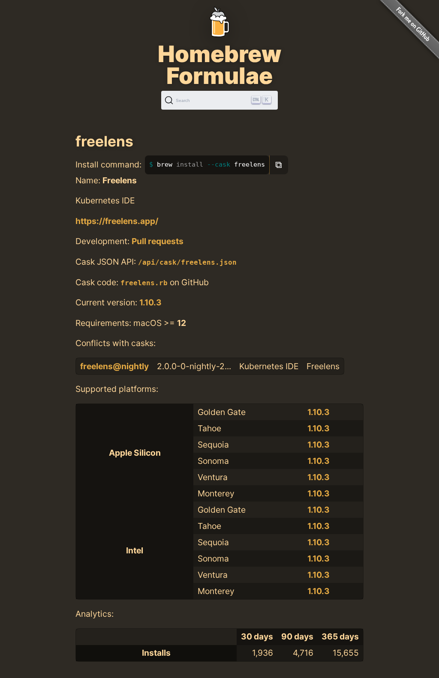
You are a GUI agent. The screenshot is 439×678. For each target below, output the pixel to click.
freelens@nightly (114, 366)
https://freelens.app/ (116, 221)
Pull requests (157, 241)
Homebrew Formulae (219, 64)
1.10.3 (150, 302)
